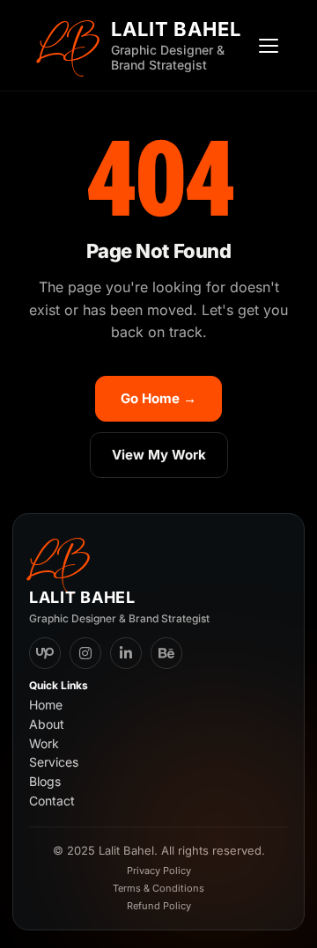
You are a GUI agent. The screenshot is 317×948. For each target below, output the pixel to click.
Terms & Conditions (158, 888)
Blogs (45, 782)
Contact (52, 801)
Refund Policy (159, 906)
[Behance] (166, 653)
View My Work (159, 454)
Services (53, 762)
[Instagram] (85, 653)
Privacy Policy (159, 870)
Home (46, 705)
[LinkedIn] (126, 653)
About (46, 724)
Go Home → (158, 398)
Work (44, 744)
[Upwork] (45, 653)
